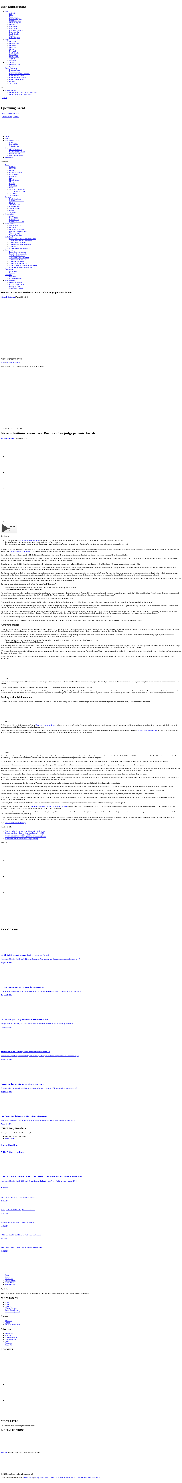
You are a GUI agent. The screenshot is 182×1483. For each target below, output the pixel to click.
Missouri (12, 49)
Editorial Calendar (11, 1337)
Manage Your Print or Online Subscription (23, 92)
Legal (7, 40)
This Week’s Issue (15, 205)
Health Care (13, 176)
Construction (9, 62)
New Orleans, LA (15, 28)
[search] (2, 161)
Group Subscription (15, 278)
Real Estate (13, 186)
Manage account (10, 90)
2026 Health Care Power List (19, 258)
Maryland (12, 41)
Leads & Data (9, 214)
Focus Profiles (10, 223)
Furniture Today (14, 72)
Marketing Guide (10, 1339)
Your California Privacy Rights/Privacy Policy (60, 1477)
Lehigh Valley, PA (15, 19)
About (11, 142)
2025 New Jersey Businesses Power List (22, 267)
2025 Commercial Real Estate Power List (23, 265)
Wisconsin (12, 60)
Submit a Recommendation (18, 254)
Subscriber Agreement (12, 1312)
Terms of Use (28, 1477)
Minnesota (12, 24)
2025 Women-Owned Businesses (20, 248)
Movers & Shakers (15, 150)
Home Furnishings (11, 68)
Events (7, 138)
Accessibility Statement (13, 1324)
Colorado (12, 13)
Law (10, 178)
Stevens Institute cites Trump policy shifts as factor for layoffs (25, 837)
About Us (8, 1321)
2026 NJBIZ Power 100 (17, 256)
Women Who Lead (15, 225)
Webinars (12, 212)
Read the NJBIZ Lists (16, 222)
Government (13, 174)
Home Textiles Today (16, 79)
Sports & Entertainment (17, 189)
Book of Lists (13, 144)
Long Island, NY (15, 21)
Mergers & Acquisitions (17, 229)
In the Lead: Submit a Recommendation (22, 239)
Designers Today (15, 70)
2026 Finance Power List (17, 259)
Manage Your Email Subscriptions (20, 94)
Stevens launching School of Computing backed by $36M (24, 833)
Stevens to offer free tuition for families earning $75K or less (25, 831)
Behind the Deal (14, 153)
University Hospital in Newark (45, 725)
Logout (7, 1304)
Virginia (12, 36)
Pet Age (12, 81)
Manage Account (10, 1308)
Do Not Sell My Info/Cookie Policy (88, 1477)
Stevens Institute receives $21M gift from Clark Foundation (24, 835)
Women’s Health (14, 233)
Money (11, 182)
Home (3, 362)
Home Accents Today (16, 76)
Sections (8, 197)
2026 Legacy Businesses (17, 242)
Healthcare (16, 362)
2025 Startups (13, 246)
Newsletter (8, 1343)
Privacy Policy (10, 1138)
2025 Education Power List (18, 263)
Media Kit (8, 1345)
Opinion (12, 184)
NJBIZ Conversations (16, 201)
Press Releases (10, 148)
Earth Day (12, 227)
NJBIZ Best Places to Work (10, 113)
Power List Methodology (17, 252)
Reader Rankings (15, 199)
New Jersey (13, 26)
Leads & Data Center (12, 140)
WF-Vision (13, 83)
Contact (7, 1323)
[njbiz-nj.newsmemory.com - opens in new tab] (10, 1449)
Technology (13, 193)
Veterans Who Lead (15, 235)
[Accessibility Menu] (2, 87)
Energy (11, 170)
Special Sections (14, 208)
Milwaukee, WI (14, 64)
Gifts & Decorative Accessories (19, 74)
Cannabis (12, 167)
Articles (7, 1341)
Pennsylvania (13, 17)
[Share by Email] (21, 521)
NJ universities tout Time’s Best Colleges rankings (21, 839)
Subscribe (16, 117)
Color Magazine (14, 38)
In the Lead (9, 237)
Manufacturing (14, 180)
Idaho (11, 15)
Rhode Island (13, 55)
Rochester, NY (14, 32)
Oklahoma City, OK (16, 30)
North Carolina (14, 53)
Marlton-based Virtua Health (147, 730)
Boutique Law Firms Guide (18, 231)
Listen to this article (12, 528)
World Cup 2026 (19, 191)
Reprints (12, 273)
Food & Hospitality (15, 172)
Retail (11, 187)
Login (7, 1302)
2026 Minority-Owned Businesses (20, 241)
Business (8, 11)
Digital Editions (14, 206)
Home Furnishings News (17, 77)
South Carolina (14, 34)
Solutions (8, 1335)
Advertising (9, 157)
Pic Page (12, 203)
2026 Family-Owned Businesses (20, 244)
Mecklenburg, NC (15, 22)
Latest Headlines (10, 1145)
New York (12, 51)
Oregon (11, 66)
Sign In (4, 98)
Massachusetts (14, 43)
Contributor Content (16, 155)
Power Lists (9, 250)
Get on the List (14, 146)
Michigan (12, 45)
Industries (9, 362)
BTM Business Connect (17, 152)
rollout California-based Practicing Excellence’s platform (48, 806)
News (7, 136)
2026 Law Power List (16, 261)
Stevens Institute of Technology (28, 540)
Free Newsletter (7, 117)
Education (12, 169)
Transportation (14, 195)
